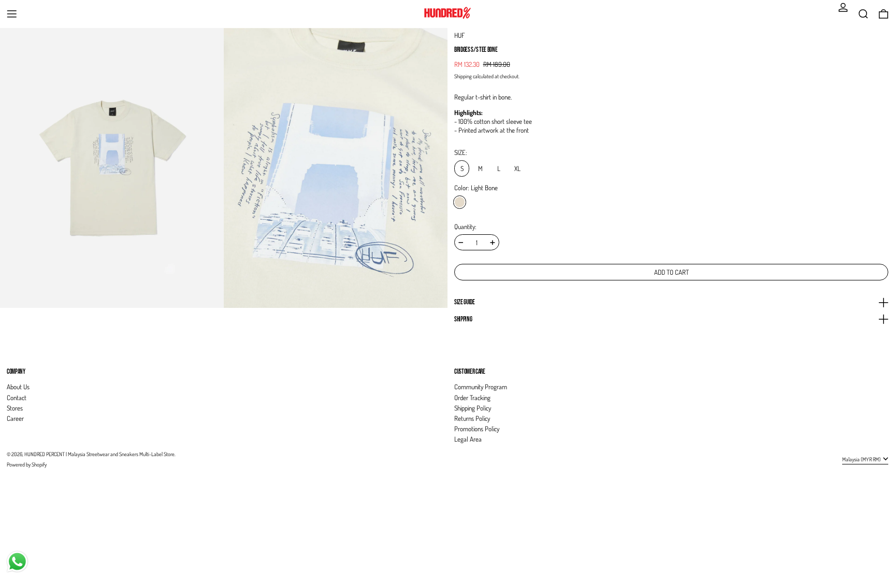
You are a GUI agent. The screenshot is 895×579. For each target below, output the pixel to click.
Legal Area (468, 439)
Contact (16, 397)
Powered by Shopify (27, 464)
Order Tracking (472, 397)
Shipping (463, 76)
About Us (18, 387)
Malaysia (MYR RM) (862, 459)
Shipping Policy (472, 408)
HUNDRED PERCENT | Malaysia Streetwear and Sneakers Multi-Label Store (99, 453)
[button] (863, 14)
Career (15, 418)
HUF (459, 35)
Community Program (480, 387)
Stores (15, 408)
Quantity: (465, 226)
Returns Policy (472, 418)
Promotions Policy (476, 429)
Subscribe (868, 353)
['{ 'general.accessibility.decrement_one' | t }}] (461, 242)
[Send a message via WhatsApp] (17, 561)
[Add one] (492, 242)
